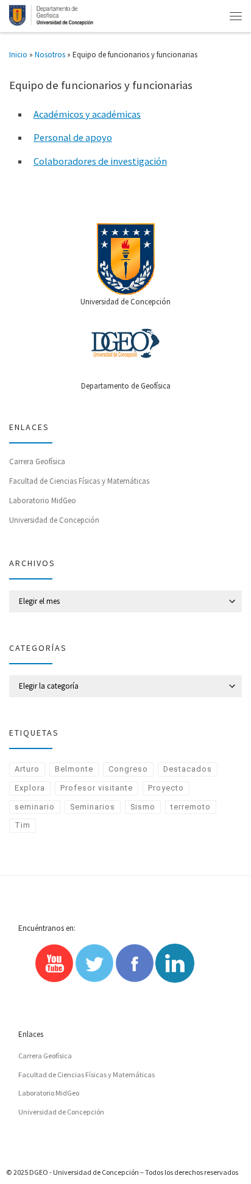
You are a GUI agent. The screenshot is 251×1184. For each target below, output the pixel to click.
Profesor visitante (96, 787)
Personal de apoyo (73, 137)
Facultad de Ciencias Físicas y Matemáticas (79, 481)
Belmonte (74, 768)
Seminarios (92, 806)
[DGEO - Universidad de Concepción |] (51, 15)
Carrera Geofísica (37, 461)
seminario (35, 806)
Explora (30, 787)
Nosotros (50, 54)
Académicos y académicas (87, 114)
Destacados (187, 768)
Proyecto (166, 787)
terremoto (191, 806)
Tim (22, 825)
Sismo (142, 806)
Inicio (18, 54)
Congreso (128, 768)
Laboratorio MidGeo (42, 500)
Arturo (27, 768)
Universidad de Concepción (54, 520)
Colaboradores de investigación (100, 161)
